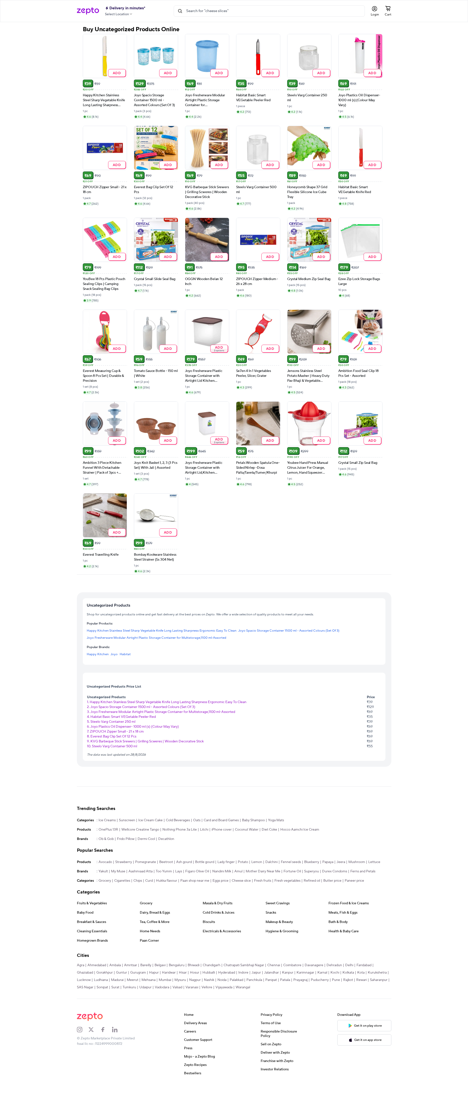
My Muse (118, 871)
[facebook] (106, 1029)
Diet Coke (269, 829)
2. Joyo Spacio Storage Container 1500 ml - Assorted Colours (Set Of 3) (141, 707)
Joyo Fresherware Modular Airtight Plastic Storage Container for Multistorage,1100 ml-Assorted (156, 638)
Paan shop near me (194, 880)
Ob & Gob (106, 839)
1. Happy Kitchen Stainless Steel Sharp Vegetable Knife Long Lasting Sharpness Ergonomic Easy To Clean (166, 702)
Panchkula (254, 980)
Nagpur (195, 980)
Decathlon (166, 839)
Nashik (209, 980)
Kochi (334, 972)
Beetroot (166, 862)
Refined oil (312, 880)
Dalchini (271, 862)
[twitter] (94, 1029)
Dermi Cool (146, 839)
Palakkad (236, 980)
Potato (243, 862)
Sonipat (102, 987)
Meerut (132, 980)
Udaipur (145, 987)
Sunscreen (127, 820)
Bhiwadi (193, 965)
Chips (137, 880)
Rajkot (348, 980)
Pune (336, 980)
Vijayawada (223, 987)
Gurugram (138, 972)
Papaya (327, 862)
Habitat (125, 654)
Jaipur (256, 972)
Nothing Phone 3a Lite (179, 829)
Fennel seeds (291, 862)
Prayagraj (300, 980)
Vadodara (162, 987)
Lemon (256, 862)
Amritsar (130, 965)
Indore (243, 972)
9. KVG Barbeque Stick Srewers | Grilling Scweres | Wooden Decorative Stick (145, 741)
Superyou (311, 871)
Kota (361, 972)
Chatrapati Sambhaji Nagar (244, 965)
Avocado (105, 862)
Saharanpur (378, 980)
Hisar (183, 972)
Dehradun (334, 965)
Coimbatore (292, 965)
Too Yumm (164, 871)
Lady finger (226, 862)
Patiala (285, 980)
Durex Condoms (334, 871)
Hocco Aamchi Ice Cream (299, 829)
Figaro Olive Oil (197, 871)
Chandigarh (211, 965)
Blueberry (311, 862)
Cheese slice (241, 880)
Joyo (114, 654)
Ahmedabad (96, 965)
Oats (196, 820)
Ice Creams (107, 820)
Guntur (121, 972)
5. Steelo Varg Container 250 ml (111, 722)
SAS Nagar (85, 987)
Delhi (349, 965)
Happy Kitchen (98, 654)
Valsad (177, 987)
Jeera (341, 862)
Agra (80, 965)
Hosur (194, 972)
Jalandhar (271, 972)
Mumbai (165, 980)
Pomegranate (145, 862)
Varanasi (191, 987)
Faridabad (363, 965)
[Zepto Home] (88, 11)
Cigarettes (122, 880)
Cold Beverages (178, 820)
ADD (117, 73)
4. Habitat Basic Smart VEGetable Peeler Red (121, 717)
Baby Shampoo (253, 820)
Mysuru (180, 980)
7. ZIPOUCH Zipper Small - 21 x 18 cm (115, 731)
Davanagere (314, 965)
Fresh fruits (262, 880)
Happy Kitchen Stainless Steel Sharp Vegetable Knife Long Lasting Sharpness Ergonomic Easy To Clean (161, 631)
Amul (238, 871)
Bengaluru (176, 965)
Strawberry (123, 862)
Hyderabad (226, 972)
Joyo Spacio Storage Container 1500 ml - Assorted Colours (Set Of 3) (288, 631)
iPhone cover (222, 829)
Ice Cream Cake (150, 820)
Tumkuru (129, 987)
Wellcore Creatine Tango (140, 829)
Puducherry (320, 980)
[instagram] (83, 1029)
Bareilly (145, 965)
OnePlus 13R (108, 829)
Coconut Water (246, 829)
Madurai (117, 980)
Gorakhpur (104, 972)
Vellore (206, 987)
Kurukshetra (377, 972)
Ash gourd (184, 862)
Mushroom (356, 862)
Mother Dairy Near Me (263, 871)
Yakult (103, 871)
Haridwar (169, 972)
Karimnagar (305, 972)
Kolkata (348, 972)
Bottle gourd (204, 862)
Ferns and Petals (362, 871)
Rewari (361, 980)
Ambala (115, 965)
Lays (178, 871)
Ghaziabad (85, 972)
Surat (115, 987)
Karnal (322, 972)
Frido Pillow (125, 839)
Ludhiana (101, 980)
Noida (222, 980)
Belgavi (160, 965)
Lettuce (374, 862)
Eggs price (220, 880)
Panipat (271, 980)
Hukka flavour (166, 880)
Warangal (243, 987)
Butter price (332, 880)
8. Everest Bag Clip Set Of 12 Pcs (111, 736)
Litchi (204, 829)
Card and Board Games (221, 820)
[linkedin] (118, 1029)
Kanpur (287, 972)
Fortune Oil (292, 871)
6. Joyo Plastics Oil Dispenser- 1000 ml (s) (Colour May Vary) (133, 726)
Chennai (273, 965)
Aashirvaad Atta (140, 871)
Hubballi (208, 972)
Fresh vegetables (287, 880)
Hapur (154, 972)
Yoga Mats (276, 820)
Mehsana (149, 980)
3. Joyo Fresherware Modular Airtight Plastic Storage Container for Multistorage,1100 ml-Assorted (161, 712)
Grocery (105, 880)
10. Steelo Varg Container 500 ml (112, 746)
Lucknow (84, 980)
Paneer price (354, 880)
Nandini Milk (221, 871)
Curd (149, 880)
